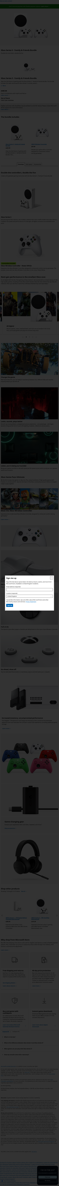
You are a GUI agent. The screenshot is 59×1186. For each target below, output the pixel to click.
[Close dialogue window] (51, 578)
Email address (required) (13, 587)
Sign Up (9, 605)
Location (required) (11, 593)
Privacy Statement (31, 602)
